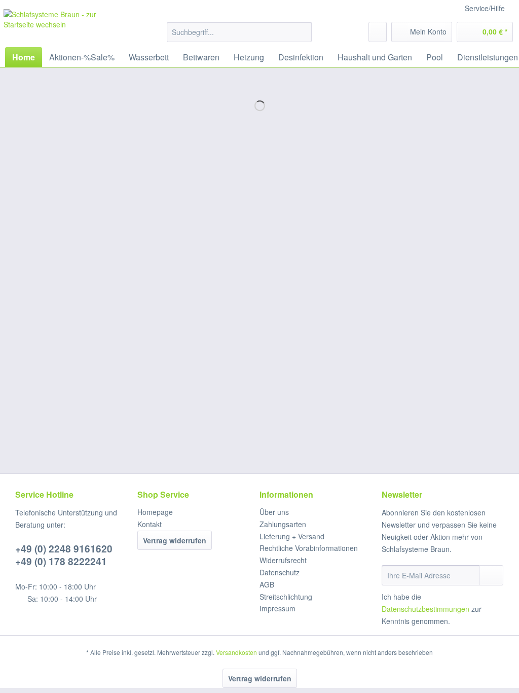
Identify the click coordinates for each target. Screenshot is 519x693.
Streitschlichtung (286, 597)
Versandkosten (236, 652)
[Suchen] (302, 32)
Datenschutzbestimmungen (425, 609)
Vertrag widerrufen (174, 540)
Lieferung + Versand (292, 536)
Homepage (155, 512)
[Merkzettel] (377, 32)
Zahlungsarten (283, 524)
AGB (267, 584)
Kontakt (149, 524)
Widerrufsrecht (283, 560)
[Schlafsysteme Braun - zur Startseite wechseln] (66, 28)
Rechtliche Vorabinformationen (309, 548)
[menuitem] (239, 37)
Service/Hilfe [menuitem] (485, 8)
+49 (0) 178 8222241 (61, 561)
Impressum (277, 608)
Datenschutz (280, 572)
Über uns (274, 512)
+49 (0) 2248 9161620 (64, 549)
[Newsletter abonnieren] (491, 575)
